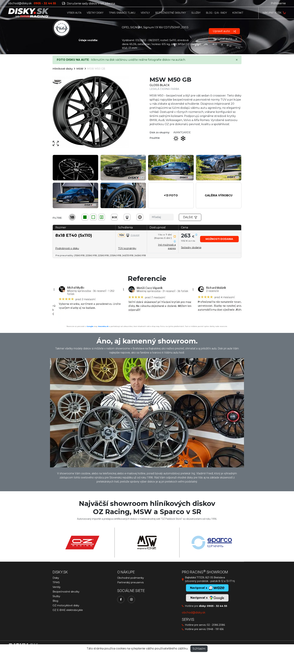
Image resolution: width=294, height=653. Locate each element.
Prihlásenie (278, 3)
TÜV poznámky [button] (127, 248)
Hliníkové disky (63, 68)
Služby (56, 596)
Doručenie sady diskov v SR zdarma (90, 3)
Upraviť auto (222, 31)
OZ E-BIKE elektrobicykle (68, 610)
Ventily (57, 587)
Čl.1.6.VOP (135, 235)
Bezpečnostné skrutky (66, 591)
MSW (79, 68)
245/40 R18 (140, 255)
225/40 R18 (91, 255)
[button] (171, 195)
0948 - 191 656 (215, 629)
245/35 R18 (127, 255)
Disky (56, 577)
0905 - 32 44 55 (217, 605)
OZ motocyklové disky (66, 605)
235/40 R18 (115, 255)
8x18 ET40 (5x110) (73, 235)
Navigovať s (199, 597)
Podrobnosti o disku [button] (67, 248)
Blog (55, 600)
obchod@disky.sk (20, 3)
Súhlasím (199, 648)
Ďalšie (188, 217)
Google (90, 326)
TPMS (56, 582)
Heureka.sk (103, 326)
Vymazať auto (223, 38)
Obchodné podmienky (130, 577)
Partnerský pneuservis (130, 582)
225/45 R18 (103, 255)
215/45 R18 (79, 255)
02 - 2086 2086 (216, 624)
